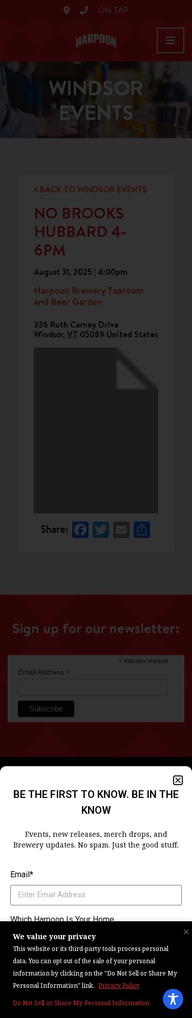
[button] (178, 780)
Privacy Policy (119, 985)
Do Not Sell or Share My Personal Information (81, 1003)
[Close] (184, 929)
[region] (96, 969)
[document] (96, 509)
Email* (21, 874)
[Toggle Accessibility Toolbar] (173, 999)
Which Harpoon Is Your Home (62, 919)
